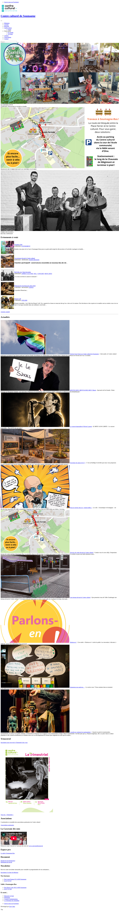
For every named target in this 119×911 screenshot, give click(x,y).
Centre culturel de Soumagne (18, 15)
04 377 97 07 (7, 881)
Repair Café (17, 299)
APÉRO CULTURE (27, 273)
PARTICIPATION (34, 260)
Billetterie (6, 23)
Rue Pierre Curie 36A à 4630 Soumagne (15, 887)
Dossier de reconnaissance (8, 860)
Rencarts (6, 26)
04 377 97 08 (7, 889)
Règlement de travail (6, 862)
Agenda (6, 24)
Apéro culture (8, 28)
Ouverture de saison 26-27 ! (77, 463)
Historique (7, 897)
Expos (9, 29)
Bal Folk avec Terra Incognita (22, 272)
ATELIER (24, 300)
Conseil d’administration (11, 899)
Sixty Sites (12, 906)
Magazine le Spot (9, 896)
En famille (10, 32)
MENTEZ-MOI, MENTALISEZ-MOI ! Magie (83, 390)
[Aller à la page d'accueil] (9, 11)
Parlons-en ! (73, 642)
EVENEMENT (26, 246)
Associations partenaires (7, 825)
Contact (6, 39)
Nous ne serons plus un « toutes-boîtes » (81, 507)
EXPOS (31, 287)
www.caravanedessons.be (36, 846)
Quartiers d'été (18, 244)
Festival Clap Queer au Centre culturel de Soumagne (84, 354)
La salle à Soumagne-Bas (8, 853)
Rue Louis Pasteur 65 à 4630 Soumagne (15, 879)
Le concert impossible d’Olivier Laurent (81, 426)
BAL (35, 273)
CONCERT (40, 273)
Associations (7, 37)
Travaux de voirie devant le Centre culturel (81, 552)
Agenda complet (5, 312)
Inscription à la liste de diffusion (9, 872)
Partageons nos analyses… (77, 687)
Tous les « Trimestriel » (7, 814)
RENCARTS (48, 273)
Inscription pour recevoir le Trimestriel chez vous (14, 742)
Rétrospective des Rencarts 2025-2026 (25, 286)
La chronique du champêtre (11, 900)
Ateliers (6, 35)
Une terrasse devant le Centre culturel (24, 258)
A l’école (10, 34)
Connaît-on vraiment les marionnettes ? (80, 732)
